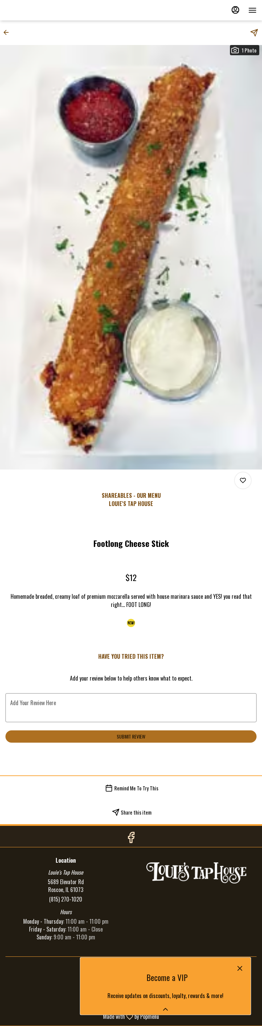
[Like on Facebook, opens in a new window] (131, 838)
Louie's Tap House (196, 873)
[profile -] (235, 10)
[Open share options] (254, 33)
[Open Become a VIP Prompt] (165, 1009)
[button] (8, 32)
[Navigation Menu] (252, 10)
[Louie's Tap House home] (36, 10)
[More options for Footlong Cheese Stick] (243, 480)
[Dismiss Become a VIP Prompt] (240, 968)
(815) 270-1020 (65, 899)
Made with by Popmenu (82, 1016)
